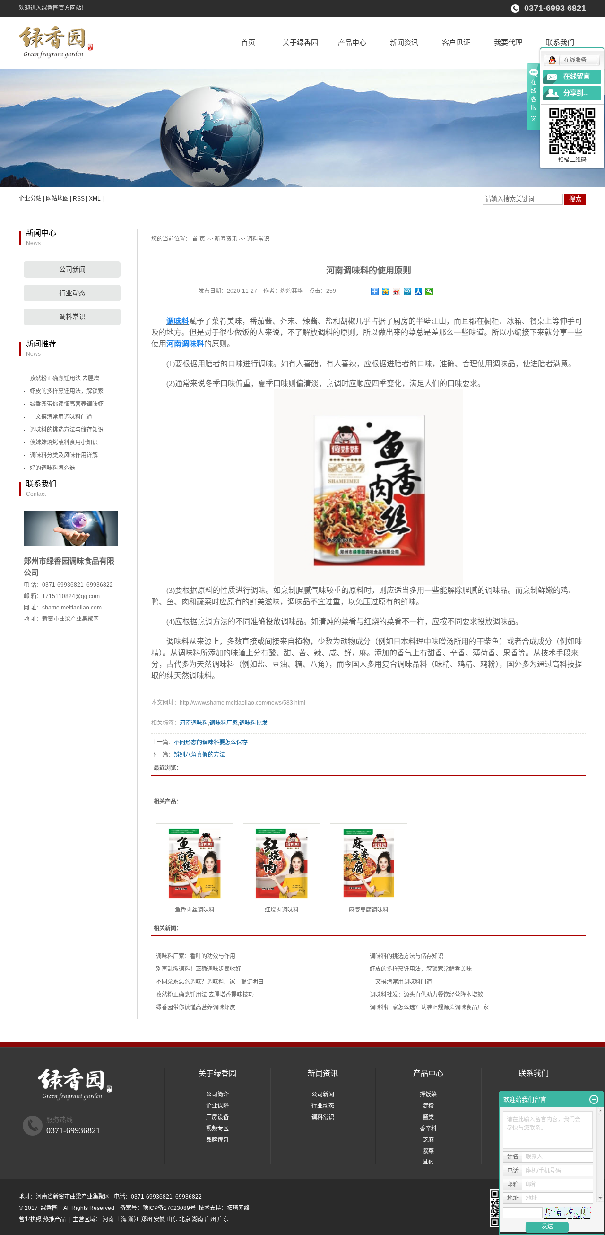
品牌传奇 (217, 1140)
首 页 (198, 239)
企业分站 (30, 198)
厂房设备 (217, 1117)
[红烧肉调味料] (281, 863)
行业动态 (72, 293)
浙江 (133, 1219)
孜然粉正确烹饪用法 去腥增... (67, 378)
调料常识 (72, 316)
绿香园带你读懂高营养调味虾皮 (195, 1007)
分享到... (576, 93)
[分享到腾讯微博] (408, 291)
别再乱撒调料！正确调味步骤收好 (198, 969)
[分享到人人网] (419, 291)
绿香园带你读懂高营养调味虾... (69, 404)
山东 (172, 1219)
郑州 (146, 1219)
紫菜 (428, 1151)
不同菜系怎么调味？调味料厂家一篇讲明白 (210, 982)
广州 (210, 1219)
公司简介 (217, 1094)
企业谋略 (217, 1106)
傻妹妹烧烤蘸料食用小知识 (64, 442)
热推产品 (54, 1219)
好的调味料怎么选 (52, 468)
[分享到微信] (429, 291)
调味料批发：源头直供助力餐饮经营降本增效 (426, 994)
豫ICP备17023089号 (169, 1208)
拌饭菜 (428, 1094)
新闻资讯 (404, 42)
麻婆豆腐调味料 (369, 910)
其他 (428, 1162)
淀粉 (428, 1106)
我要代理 (508, 42)
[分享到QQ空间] (386, 291)
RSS (79, 198)
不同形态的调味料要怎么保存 (211, 742)
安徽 (159, 1219)
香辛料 (428, 1128)
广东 (223, 1219)
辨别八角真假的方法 (199, 754)
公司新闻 (72, 269)
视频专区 (217, 1128)
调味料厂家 (223, 723)
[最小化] (593, 1099)
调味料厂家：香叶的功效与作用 (195, 956)
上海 (121, 1219)
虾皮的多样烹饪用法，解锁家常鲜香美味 (421, 969)
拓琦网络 (238, 1208)
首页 (248, 42)
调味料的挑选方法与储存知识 (67, 429)
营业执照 (30, 1219)
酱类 (428, 1117)
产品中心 (352, 42)
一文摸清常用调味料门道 (61, 417)
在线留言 (576, 76)
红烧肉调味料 (282, 910)
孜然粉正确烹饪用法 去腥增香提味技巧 (205, 994)
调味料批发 (253, 723)
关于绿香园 (300, 42)
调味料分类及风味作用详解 (64, 455)
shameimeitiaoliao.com (72, 607)
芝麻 (428, 1140)
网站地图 (57, 198)
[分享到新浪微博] (397, 291)
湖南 (197, 1219)
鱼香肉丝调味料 (195, 910)
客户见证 (456, 42)
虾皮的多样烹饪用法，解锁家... (69, 391)
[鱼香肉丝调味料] (194, 863)
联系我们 (560, 42)
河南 (108, 1219)
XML (95, 198)
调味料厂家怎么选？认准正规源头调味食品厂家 (429, 1007)
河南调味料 (194, 723)
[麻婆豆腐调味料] (368, 863)
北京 (184, 1219)
